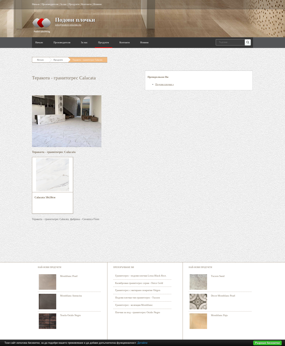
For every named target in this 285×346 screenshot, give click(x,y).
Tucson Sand (218, 276)
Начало (36, 4)
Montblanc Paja (219, 315)
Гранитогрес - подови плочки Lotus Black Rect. (141, 275)
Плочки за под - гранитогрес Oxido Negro (137, 312)
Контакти (86, 4)
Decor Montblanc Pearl (223, 295)
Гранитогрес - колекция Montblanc (134, 305)
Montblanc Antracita (71, 295)
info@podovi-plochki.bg (68, 24)
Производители (49, 4)
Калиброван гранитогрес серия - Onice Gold (139, 283)
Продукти (74, 4)
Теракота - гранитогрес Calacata (87, 60)
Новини (97, 4)
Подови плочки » (164, 84)
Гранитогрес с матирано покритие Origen (137, 290)
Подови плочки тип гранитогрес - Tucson (137, 297)
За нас (63, 4)
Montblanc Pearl (69, 276)
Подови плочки (75, 19)
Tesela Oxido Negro (70, 315)
